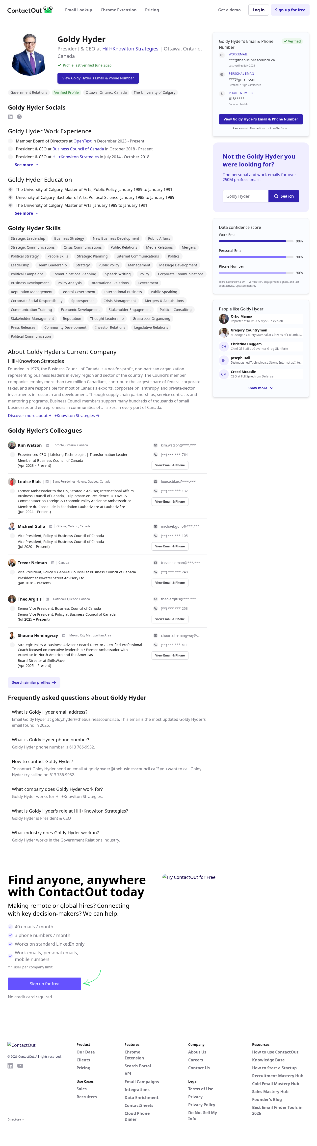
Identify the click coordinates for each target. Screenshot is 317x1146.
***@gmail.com (242, 79)
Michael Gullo (31, 526)
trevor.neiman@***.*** (180, 562)
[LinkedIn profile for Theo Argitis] (47, 599)
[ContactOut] (31, 10)
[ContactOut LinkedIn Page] (10, 1089)
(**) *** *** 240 (174, 572)
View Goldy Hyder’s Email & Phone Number (261, 119)
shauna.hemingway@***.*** (181, 635)
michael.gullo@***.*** (180, 526)
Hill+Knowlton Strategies (130, 48)
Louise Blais (29, 481)
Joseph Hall (240, 358)
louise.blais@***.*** (178, 481)
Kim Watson (30, 445)
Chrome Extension (119, 10)
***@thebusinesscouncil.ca (252, 60)
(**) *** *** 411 (174, 644)
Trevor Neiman (32, 562)
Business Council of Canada (78, 149)
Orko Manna (241, 316)
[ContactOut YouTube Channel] (20, 1089)
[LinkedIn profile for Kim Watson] (47, 445)
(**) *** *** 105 (174, 535)
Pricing (152, 10)
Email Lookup (78, 10)
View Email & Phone (170, 465)
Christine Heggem (246, 344)
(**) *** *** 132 (174, 491)
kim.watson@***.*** (178, 445)
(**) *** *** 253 (174, 608)
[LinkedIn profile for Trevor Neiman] (52, 562)
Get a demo (229, 10)
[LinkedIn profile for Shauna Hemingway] (63, 635)
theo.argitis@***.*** (178, 599)
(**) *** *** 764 (174, 454)
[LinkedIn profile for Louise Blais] (47, 481)
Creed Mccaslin (243, 372)
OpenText (83, 141)
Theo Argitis (30, 599)
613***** (237, 98)
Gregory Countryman (249, 330)
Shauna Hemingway (38, 635)
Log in (259, 10)
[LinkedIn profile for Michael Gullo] (50, 526)
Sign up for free (290, 10)
